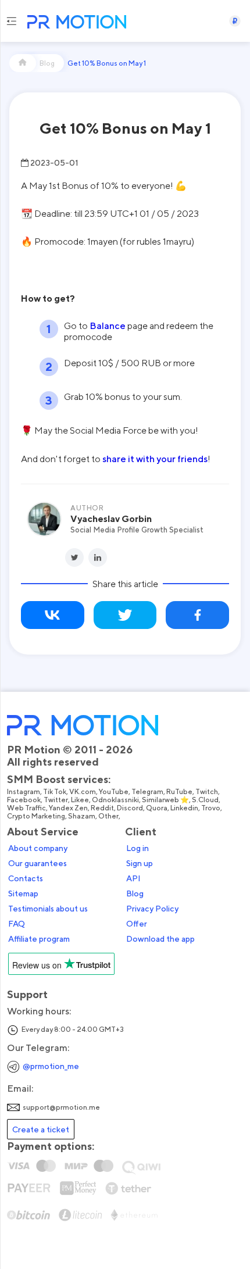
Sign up (139, 863)
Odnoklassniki (115, 800)
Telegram (147, 792)
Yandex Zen (68, 808)
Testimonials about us (48, 908)
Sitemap (23, 893)
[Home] (23, 63)
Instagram (23, 792)
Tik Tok (54, 792)
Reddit (102, 808)
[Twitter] (74, 557)
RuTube (179, 792)
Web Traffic (26, 808)
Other (108, 816)
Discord (130, 808)
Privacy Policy (152, 908)
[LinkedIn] (97, 557)
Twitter (56, 800)
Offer (136, 923)
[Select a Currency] (235, 21)
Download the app (160, 938)
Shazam (81, 816)
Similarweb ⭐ (165, 800)
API (133, 878)
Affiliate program (39, 938)
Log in (137, 848)
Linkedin (184, 808)
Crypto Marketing (36, 816)
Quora (156, 808)
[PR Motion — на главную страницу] (74, 23)
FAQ (16, 923)
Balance (108, 325)
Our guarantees (37, 863)
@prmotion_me (51, 1066)
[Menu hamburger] (11, 21)
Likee (80, 800)
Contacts (25, 878)
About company (37, 848)
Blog (135, 893)
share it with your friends (155, 458)
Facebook (24, 800)
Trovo (210, 808)
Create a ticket (40, 1129)
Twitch (206, 792)
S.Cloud (205, 800)
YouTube (113, 792)
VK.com (82, 792)
